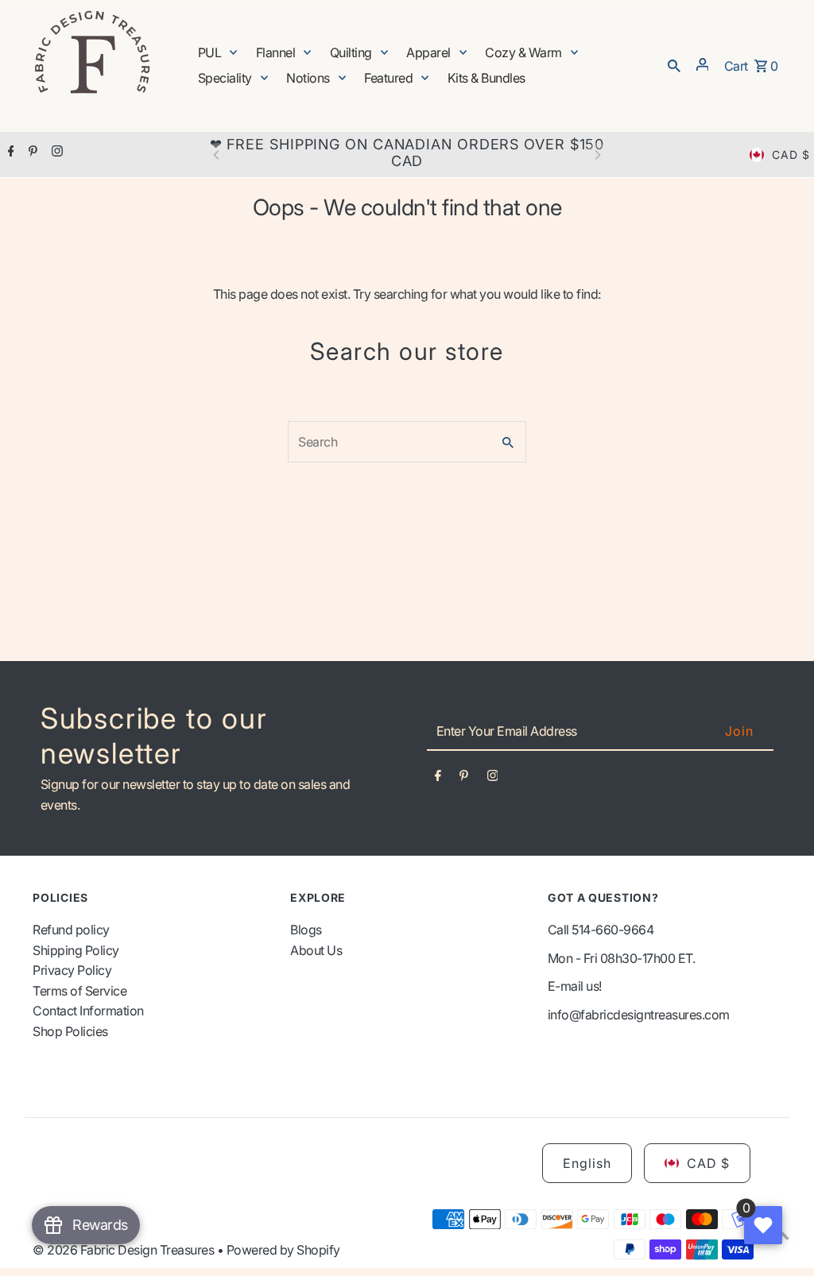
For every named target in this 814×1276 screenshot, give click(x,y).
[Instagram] (55, 152)
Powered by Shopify (283, 1250)
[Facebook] (9, 152)
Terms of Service (79, 991)
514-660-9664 (612, 930)
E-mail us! (575, 986)
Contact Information (88, 1011)
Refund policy (71, 930)
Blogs (306, 930)
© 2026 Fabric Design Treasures (125, 1250)
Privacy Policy (72, 970)
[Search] (674, 64)
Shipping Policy (76, 950)
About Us (316, 950)
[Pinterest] (31, 152)
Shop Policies (70, 1031)
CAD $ (791, 154)
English (587, 1163)
